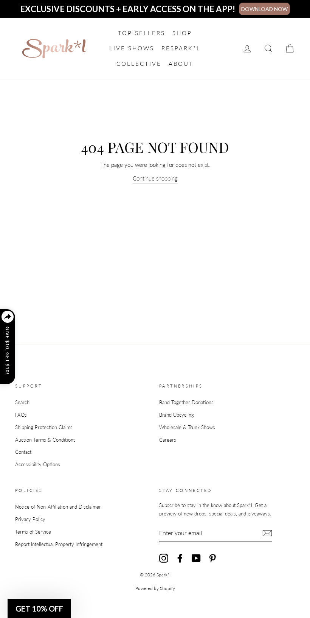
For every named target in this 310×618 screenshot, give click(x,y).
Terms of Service (33, 532)
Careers (167, 440)
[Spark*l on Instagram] (163, 558)
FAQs (21, 415)
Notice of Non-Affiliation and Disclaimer (58, 507)
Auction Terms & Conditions (45, 440)
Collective (138, 63)
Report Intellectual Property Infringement (58, 544)
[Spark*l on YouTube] (196, 558)
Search (22, 402)
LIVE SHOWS (131, 48)
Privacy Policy (30, 519)
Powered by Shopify (155, 588)
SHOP (182, 33)
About (181, 63)
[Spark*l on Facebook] (179, 558)
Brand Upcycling (176, 415)
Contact (23, 452)
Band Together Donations (186, 402)
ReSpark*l (181, 48)
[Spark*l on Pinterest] (212, 558)
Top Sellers (141, 33)
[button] (39, 608)
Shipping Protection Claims (44, 427)
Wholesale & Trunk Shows (187, 427)
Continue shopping (155, 178)
